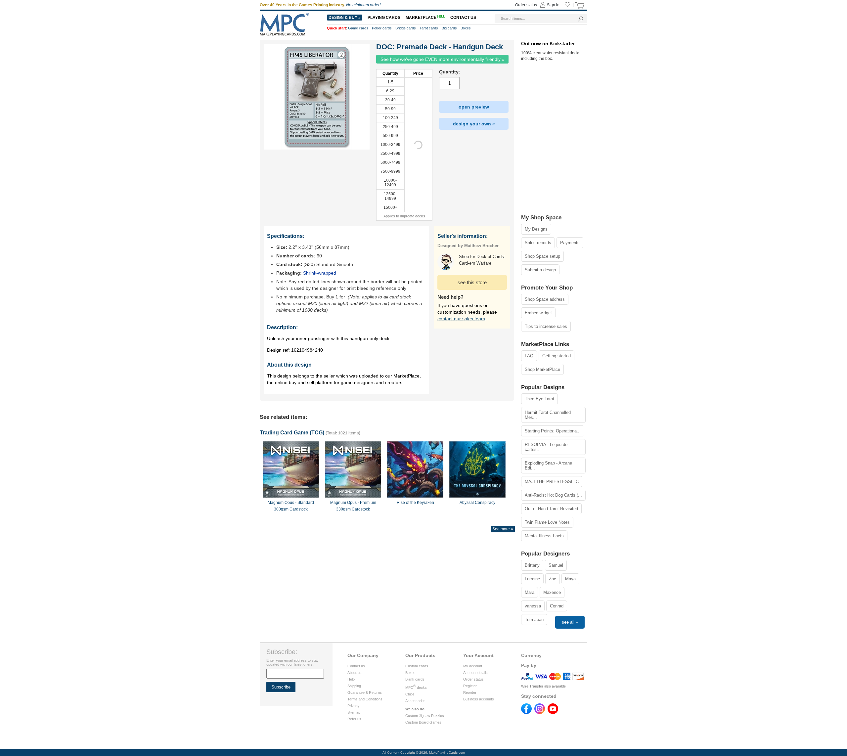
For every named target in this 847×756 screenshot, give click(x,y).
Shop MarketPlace (542, 369)
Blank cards (414, 679)
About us (354, 673)
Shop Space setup (542, 256)
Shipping (354, 686)
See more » (502, 529)
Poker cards (382, 28)
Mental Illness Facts (544, 535)
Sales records (538, 242)
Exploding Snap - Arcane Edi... (548, 465)
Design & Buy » (345, 17)
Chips (410, 694)
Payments (570, 242)
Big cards (449, 28)
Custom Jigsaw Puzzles (424, 716)
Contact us (356, 666)
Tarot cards (429, 28)
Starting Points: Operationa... (553, 430)
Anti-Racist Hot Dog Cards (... (553, 495)
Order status (473, 679)
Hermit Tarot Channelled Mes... (548, 415)
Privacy (353, 706)
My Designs (536, 229)
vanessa (533, 605)
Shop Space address (545, 299)
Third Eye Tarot (539, 398)
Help (351, 679)
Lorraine (532, 578)
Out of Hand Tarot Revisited (551, 508)
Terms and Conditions (364, 699)
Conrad (556, 605)
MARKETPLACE (425, 17)
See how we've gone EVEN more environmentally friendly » (442, 59)
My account (472, 666)
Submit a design (540, 269)
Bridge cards (405, 28)
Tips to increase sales (546, 326)
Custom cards (416, 666)
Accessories (415, 701)
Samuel (556, 565)
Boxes (410, 673)
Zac (552, 578)
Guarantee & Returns (364, 692)
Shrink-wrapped (319, 273)
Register (470, 686)
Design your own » (474, 123)
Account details (475, 673)
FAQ (529, 355)
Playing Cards (384, 17)
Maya (570, 578)
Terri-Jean (534, 619)
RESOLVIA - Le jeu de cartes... (546, 447)
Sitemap (353, 712)
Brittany (532, 565)
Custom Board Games (423, 722)
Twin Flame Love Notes (547, 522)
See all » (570, 622)
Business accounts (478, 699)
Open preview (474, 107)
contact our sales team (461, 318)
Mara (529, 592)
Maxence (552, 592)
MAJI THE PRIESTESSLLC (552, 481)
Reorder (469, 692)
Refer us (354, 719)
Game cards (358, 28)
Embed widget (538, 312)
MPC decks (416, 687)
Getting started (556, 355)
